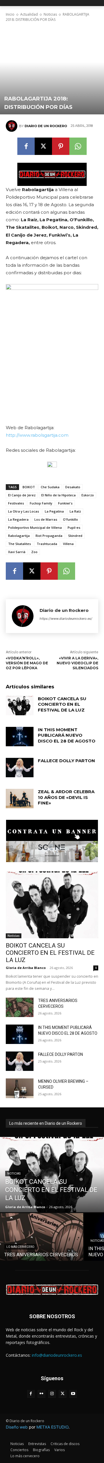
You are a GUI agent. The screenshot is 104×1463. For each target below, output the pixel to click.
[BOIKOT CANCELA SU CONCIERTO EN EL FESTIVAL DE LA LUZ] (20, 705)
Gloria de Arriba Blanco (26, 967)
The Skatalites (19, 544)
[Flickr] (41, 1394)
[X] (43, 146)
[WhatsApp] (78, 146)
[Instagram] (52, 1394)
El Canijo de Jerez (22, 495)
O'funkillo (70, 519)
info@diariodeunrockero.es (57, 1355)
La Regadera (18, 519)
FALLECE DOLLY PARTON (66, 760)
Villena (68, 544)
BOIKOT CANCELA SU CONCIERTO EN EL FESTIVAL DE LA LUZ (62, 704)
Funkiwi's (65, 503)
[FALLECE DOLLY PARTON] (20, 767)
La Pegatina (54, 511)
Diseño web (17, 1426)
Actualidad (29, 14)
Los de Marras (45, 519)
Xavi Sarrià (16, 552)
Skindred (75, 535)
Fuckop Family (41, 503)
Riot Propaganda (49, 535)
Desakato (72, 487)
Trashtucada (47, 544)
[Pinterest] (60, 146)
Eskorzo (87, 495)
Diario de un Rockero (46, 126)
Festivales (16, 503)
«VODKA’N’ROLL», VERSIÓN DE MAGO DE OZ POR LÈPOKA (27, 663)
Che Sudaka (50, 487)
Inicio (10, 14)
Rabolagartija (19, 535)
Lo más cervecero (20, 1246)
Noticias (50, 14)
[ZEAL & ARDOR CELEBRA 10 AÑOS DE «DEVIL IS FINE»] (20, 798)
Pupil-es (74, 527)
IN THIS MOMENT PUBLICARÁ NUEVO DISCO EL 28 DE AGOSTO (66, 735)
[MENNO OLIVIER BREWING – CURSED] (20, 1088)
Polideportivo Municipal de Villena (35, 527)
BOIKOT (29, 487)
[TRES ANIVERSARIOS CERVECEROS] (20, 1007)
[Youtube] (73, 1394)
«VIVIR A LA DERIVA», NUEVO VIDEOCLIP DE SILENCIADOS (77, 663)
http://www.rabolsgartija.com (37, 435)
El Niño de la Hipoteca (58, 495)
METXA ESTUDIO (52, 1426)
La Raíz (75, 511)
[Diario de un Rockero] (12, 126)
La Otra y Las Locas (23, 511)
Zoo (34, 552)
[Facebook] (26, 146)
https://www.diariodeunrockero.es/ (66, 619)
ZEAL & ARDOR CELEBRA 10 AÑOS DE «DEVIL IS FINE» (66, 797)
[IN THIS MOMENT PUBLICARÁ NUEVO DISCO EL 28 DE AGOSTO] (20, 736)
